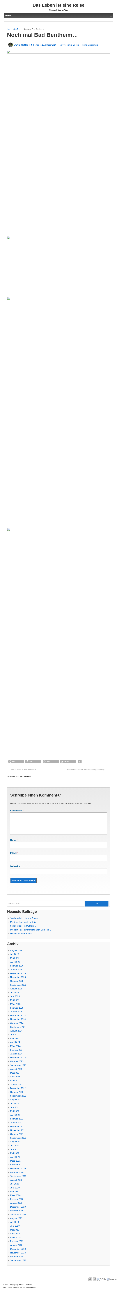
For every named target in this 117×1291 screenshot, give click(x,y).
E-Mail (13, 853)
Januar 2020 (16, 1203)
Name (13, 840)
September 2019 (18, 1214)
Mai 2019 (14, 1230)
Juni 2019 (15, 1226)
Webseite (15, 866)
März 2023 (15, 1080)
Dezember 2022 (18, 1088)
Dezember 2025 (18, 973)
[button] (16, 761)
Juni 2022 (15, 1107)
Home (9, 29)
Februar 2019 (16, 1241)
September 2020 (18, 1176)
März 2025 (15, 1004)
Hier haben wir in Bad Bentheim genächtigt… (86, 770)
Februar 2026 (16, 966)
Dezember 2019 (18, 1207)
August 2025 (16, 988)
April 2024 (15, 1042)
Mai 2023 (14, 1073)
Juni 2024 (15, 1034)
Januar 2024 (16, 1053)
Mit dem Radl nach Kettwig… (24, 922)
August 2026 (16, 950)
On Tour (17, 29)
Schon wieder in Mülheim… (23, 926)
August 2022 (16, 1099)
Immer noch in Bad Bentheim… (24, 770)
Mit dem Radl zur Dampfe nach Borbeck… (30, 930)
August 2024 (16, 1031)
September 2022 (18, 1096)
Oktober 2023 (16, 1061)
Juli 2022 (14, 1103)
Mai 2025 (14, 1000)
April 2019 (15, 1233)
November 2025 (18, 977)
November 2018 (18, 1253)
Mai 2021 (14, 1153)
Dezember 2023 (18, 1057)
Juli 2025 (14, 992)
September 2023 (18, 1065)
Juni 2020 (15, 1187)
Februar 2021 (16, 1164)
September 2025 (18, 985)
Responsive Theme (10, 1287)
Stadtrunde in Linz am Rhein (24, 918)
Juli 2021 (14, 1145)
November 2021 (18, 1130)
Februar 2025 (16, 1008)
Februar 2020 (16, 1199)
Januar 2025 (16, 1011)
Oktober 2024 (16, 1023)
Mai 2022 (14, 1111)
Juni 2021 (15, 1149)
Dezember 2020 (18, 1168)
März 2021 (15, 1161)
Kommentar (16, 810)
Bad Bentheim (25, 776)
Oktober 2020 (16, 1172)
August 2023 (16, 1069)
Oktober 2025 (16, 981)
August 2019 (16, 1218)
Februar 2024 (16, 1050)
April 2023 (15, 1076)
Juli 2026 (14, 954)
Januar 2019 (16, 1245)
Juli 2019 (14, 1222)
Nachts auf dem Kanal (21, 933)
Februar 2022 (16, 1119)
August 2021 (16, 1141)
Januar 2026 (16, 969)
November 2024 (18, 1019)
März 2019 (15, 1237)
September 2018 (18, 1260)
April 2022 (15, 1115)
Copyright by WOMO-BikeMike (20, 1285)
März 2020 (15, 1195)
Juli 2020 (14, 1184)
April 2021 (15, 1157)
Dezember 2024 (18, 1015)
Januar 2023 (16, 1084)
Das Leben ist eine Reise (58, 5)
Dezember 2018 (18, 1249)
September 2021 (18, 1138)
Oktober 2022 (16, 1092)
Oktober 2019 (16, 1210)
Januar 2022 (16, 1122)
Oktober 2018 (16, 1256)
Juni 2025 (15, 996)
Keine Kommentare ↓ (90, 45)
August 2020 (16, 1180)
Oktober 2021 (16, 1134)
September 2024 (18, 1027)
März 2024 (15, 1046)
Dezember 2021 (18, 1126)
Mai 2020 (14, 1191)
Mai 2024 (14, 1038)
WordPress (31, 1287)
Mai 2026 (14, 958)
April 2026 (15, 962)
